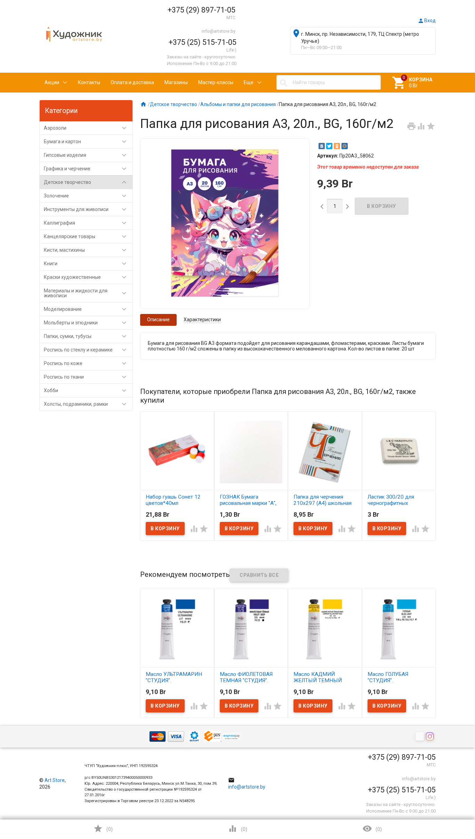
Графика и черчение (86, 168)
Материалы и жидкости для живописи (86, 293)
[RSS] (421, 737)
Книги (86, 263)
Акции (52, 82)
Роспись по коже (86, 363)
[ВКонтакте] (322, 146)
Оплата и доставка (132, 82)
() (103, 828)
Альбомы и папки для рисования (238, 104)
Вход (427, 20)
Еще (248, 82)
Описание (158, 319)
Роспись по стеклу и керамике (86, 350)
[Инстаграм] (431, 737)
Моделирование (86, 309)
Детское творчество (86, 182)
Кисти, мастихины (86, 250)
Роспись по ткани (86, 377)
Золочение (86, 196)
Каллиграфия (86, 223)
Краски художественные (86, 277)
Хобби (86, 390)
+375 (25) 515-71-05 (202, 42)
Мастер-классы (215, 82)
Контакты (89, 82)
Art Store (55, 780)
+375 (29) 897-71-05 (201, 10)
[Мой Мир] (344, 146)
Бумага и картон (86, 141)
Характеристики (202, 319)
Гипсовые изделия (86, 155)
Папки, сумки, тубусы (86, 336)
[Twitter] (329, 146)
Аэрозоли (86, 128)
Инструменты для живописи (86, 209)
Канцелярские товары (86, 236)
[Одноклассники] (337, 146)
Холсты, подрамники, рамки (86, 404)
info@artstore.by (218, 31)
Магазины (176, 82)
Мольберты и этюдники (86, 322)
